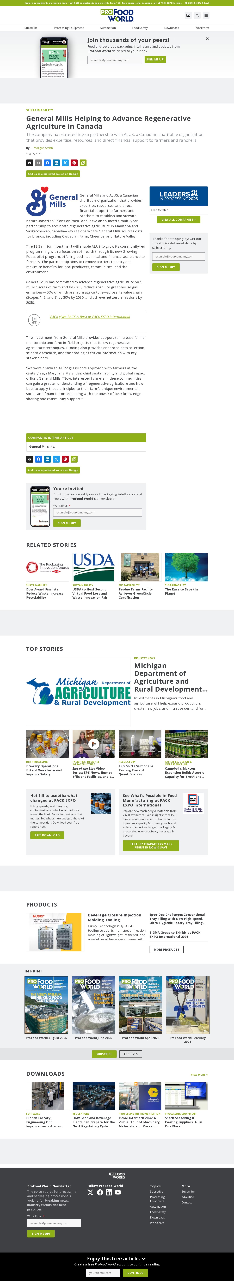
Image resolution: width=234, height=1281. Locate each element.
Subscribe (104, 1054)
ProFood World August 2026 (46, 1038)
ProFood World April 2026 (140, 1038)
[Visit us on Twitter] (90, 1192)
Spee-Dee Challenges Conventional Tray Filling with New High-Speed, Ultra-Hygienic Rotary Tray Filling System (177, 919)
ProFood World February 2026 (188, 1040)
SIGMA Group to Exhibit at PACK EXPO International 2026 (175, 935)
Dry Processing (37, 761)
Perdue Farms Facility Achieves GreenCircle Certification (136, 593)
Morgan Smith (43, 148)
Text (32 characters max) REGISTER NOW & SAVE (151, 845)
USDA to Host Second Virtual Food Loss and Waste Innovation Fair (89, 593)
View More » (199, 1074)
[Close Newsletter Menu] (207, 39)
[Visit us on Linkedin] (109, 1192)
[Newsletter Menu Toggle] (188, 15)
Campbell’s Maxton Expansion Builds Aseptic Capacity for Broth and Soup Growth (184, 773)
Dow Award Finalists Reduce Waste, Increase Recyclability (45, 593)
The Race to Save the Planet (182, 591)
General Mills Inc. (42, 447)
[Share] (47, 162)
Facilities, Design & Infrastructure (85, 763)
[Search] (197, 15)
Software (33, 1113)
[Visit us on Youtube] (118, 1192)
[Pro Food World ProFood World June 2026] (93, 1005)
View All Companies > (179, 219)
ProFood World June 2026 (93, 1038)
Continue (135, 1273)
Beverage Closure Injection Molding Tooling (114, 917)
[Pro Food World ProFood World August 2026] (46, 1005)
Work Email (62, 505)
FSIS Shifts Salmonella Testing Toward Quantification (136, 770)
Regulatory (127, 761)
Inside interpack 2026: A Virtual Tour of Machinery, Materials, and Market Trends (140, 1122)
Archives (131, 1054)
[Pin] (74, 162)
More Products (166, 949)
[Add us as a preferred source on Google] (83, 162)
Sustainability (39, 110)
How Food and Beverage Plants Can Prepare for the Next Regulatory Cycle (93, 1122)
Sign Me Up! (155, 59)
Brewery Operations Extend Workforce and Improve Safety (44, 770)
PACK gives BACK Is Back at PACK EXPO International (90, 316)
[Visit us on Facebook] (100, 1192)
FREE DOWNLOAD (47, 835)
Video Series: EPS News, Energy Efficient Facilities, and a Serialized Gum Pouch (92, 773)
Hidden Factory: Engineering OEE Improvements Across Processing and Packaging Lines (46, 1122)
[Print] (29, 162)
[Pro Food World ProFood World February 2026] (188, 1005)
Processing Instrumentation (140, 1113)
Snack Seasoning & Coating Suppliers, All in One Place (183, 1122)
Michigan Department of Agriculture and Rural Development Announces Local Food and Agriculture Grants (171, 677)
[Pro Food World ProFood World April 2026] (140, 1005)
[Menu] (206, 15)
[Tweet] (65, 162)
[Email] (38, 162)
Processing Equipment (181, 1113)
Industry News (144, 658)
